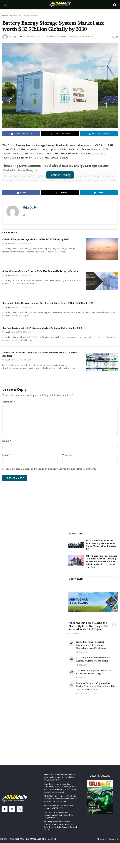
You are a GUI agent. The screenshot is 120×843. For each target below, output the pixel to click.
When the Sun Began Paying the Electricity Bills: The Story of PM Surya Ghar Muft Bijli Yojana (88, 626)
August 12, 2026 (20, 332)
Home (5, 15)
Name (6, 440)
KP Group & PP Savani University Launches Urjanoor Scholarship (93, 659)
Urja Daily (17, 36)
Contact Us (114, 839)
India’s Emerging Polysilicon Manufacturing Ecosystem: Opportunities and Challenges (91, 644)
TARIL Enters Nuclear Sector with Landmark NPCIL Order (59, 806)
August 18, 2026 (20, 243)
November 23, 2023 (36, 36)
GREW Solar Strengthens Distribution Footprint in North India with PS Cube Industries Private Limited (60, 799)
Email (6, 454)
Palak (7, 243)
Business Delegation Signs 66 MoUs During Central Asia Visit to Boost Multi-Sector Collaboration (97, 686)
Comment (9, 401)
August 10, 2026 (20, 360)
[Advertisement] (93, 503)
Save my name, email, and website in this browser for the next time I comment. (50, 468)
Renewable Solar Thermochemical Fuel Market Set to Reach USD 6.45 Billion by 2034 (48, 303)
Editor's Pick (15, 15)
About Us (101, 839)
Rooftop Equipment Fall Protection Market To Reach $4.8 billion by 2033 (42, 328)
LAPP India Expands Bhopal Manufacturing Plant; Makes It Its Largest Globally (58, 815)
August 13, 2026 (20, 307)
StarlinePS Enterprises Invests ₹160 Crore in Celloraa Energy (94, 672)
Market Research (30, 15)
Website (67, 454)
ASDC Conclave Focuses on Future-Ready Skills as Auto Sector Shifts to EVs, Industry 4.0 (101, 545)
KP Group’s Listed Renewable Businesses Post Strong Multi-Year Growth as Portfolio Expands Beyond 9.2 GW (60, 825)
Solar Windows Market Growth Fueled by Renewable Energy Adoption (40, 271)
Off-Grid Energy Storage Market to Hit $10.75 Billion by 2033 (35, 239)
